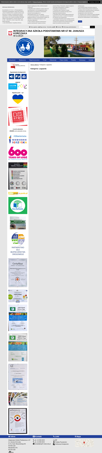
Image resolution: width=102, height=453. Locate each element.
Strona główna (34, 27)
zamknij (80, 21)
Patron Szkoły (64, 60)
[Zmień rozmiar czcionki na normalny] (52, 27)
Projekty (73, 60)
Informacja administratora (69, 27)
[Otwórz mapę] (84, 443)
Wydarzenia (22, 60)
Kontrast (59, 27)
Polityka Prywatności (61, 442)
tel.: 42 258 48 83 (40, 440)
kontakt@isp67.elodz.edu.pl (43, 444)
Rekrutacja (82, 60)
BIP (56, 440)
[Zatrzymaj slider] (69, 56)
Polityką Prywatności (37, 2)
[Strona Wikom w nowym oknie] (10, 452)
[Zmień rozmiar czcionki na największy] (54, 27)
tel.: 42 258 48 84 (40, 442)
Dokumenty (53, 60)
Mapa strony (43, 27)
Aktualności (12, 60)
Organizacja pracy (34, 60)
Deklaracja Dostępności (62, 444)
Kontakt (91, 60)
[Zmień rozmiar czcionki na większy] (53, 27)
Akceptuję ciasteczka (94, 2)
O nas (44, 60)
